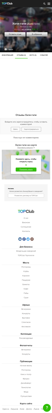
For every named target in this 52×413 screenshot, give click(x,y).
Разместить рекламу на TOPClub (26, 196)
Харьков (14, 409)
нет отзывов (26, 29)
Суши (26, 298)
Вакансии (26, 222)
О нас (26, 218)
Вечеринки (26, 309)
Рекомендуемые (26, 338)
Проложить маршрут (25, 148)
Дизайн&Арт (26, 383)
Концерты (26, 313)
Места (26, 262)
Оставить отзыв (15, 34)
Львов (36, 409)
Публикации (26, 361)
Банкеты (26, 284)
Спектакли (26, 322)
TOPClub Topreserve (26, 255)
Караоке (26, 276)
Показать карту (26, 169)
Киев (22, 409)
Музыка (26, 379)
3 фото (10, 49)
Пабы (26, 293)
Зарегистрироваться (31, 129)
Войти (15, 129)
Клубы (26, 271)
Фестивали (26, 327)
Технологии (26, 387)
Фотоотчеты (26, 345)
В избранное (37, 34)
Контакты (26, 231)
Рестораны (26, 267)
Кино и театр (26, 374)
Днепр (29, 409)
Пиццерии (26, 280)
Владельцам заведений (26, 251)
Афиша (26, 305)
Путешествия (26, 396)
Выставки (26, 318)
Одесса (5, 409)
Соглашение (26, 227)
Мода (26, 392)
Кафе (26, 289)
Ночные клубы (26, 27)
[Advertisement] (26, 79)
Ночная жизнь (26, 366)
